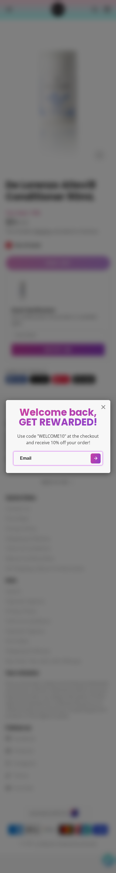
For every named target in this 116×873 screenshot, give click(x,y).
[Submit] (96, 458)
